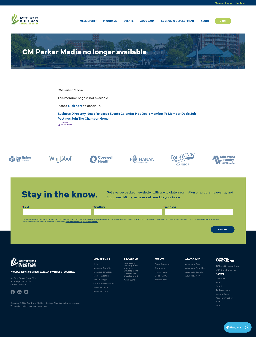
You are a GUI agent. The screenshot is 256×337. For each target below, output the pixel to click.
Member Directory (102, 272)
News (218, 301)
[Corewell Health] (101, 159)
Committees (222, 294)
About (205, 20)
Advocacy (147, 20)
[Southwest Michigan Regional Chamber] (24, 19)
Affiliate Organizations (227, 266)
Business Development (131, 269)
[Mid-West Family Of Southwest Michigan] (224, 159)
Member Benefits (102, 268)
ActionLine (129, 279)
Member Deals (100, 287)
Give (218, 305)
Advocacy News (193, 275)
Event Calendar (162, 264)
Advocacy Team (193, 264)
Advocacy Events (194, 272)
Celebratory (161, 275)
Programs (110, 20)
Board (219, 286)
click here (75, 105)
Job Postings (100, 279)
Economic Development (177, 20)
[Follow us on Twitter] (26, 291)
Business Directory (72, 113)
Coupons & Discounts (104, 283)
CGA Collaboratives (226, 270)
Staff (218, 282)
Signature (160, 268)
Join (223, 20)
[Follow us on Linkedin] (19, 291)
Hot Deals (142, 113)
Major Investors (101, 275)
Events (129, 20)
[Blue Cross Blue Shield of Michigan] (20, 159)
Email (26, 207)
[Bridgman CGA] (238, 327)
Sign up (222, 229)
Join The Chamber (85, 118)
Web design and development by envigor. (29, 305)
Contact (240, 2)
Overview (220, 278)
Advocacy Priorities (195, 268)
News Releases (98, 113)
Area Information (224, 298)
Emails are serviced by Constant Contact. (82, 221)
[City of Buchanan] (142, 159)
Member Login (223, 2)
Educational (161, 279)
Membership (88, 20)
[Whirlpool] (61, 159)
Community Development (131, 274)
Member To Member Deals (170, 113)
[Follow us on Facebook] (13, 291)
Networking (161, 272)
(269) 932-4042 (18, 284)
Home (104, 118)
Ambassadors (223, 290)
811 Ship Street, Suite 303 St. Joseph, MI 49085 (23, 280)
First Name (99, 207)
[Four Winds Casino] (183, 159)
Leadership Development (131, 264)
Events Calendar (122, 113)
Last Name (170, 207)
